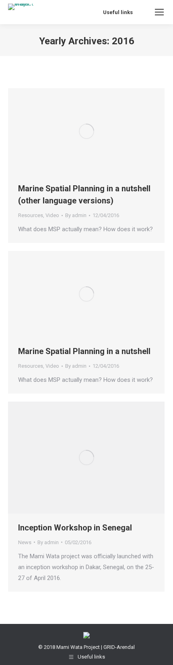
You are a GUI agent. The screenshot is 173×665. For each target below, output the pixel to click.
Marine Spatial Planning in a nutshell (84, 351)
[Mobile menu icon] (159, 12)
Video (52, 215)
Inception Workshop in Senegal (75, 527)
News (24, 542)
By (75, 215)
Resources (30, 215)
